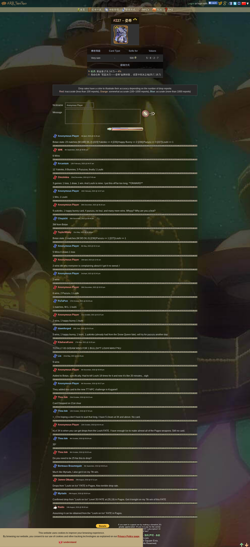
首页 (82, 9)
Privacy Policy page (128, 536)
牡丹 (93, 71)
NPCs (145, 9)
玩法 (159, 9)
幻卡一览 (97, 9)
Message (57, 112)
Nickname (58, 105)
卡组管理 (114, 9)
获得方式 (130, 9)
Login (191, 3)
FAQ (170, 9)
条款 (158, 535)
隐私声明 (149, 535)
